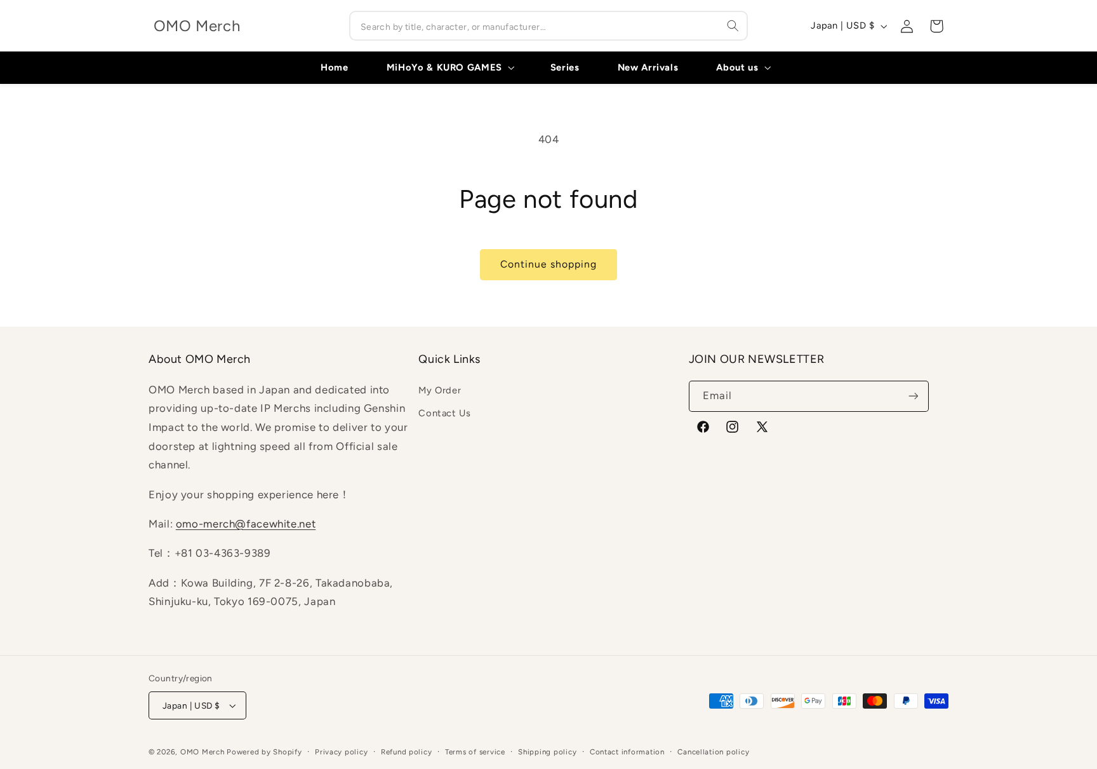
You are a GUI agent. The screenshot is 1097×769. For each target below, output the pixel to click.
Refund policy (406, 751)
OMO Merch (202, 751)
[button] (449, 67)
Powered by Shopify (264, 751)
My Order (439, 390)
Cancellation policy (713, 751)
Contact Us (444, 413)
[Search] (733, 25)
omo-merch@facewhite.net (246, 523)
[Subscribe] (912, 396)
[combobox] (548, 26)
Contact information (627, 751)
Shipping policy (547, 751)
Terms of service (475, 751)
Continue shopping (548, 264)
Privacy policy (341, 751)
